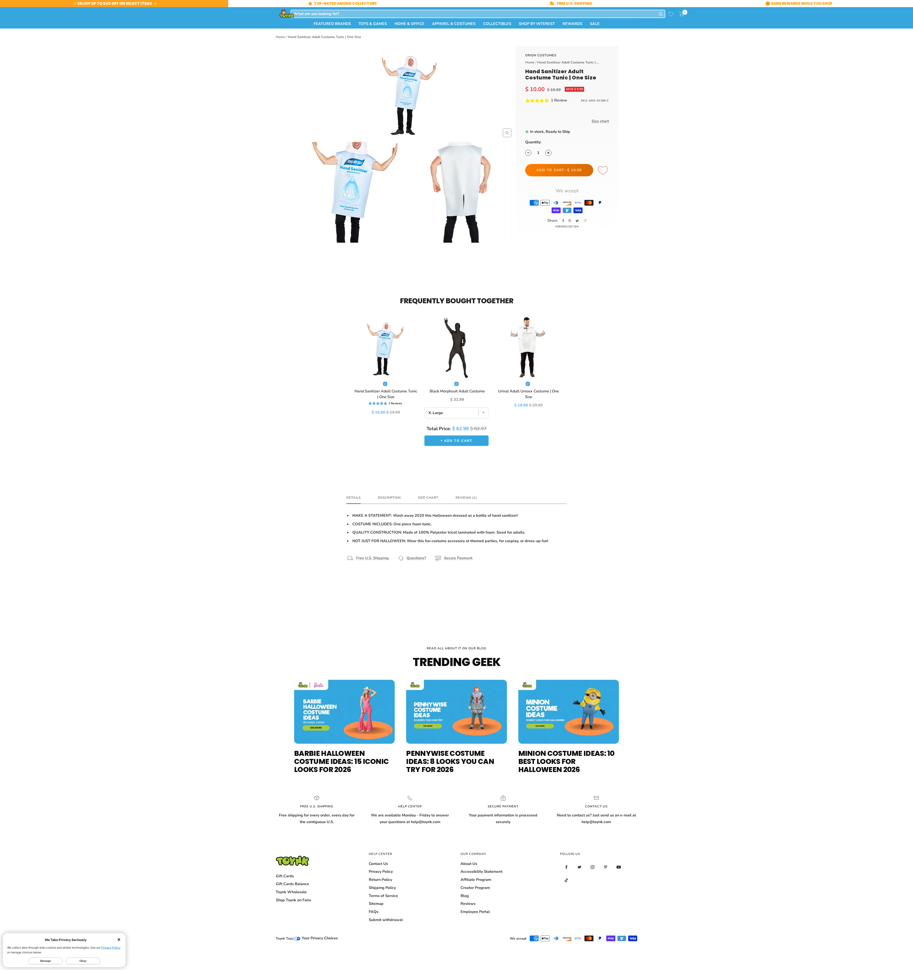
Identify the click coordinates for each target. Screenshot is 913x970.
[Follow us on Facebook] (566, 867)
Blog (465, 895)
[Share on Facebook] (563, 220)
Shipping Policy (382, 887)
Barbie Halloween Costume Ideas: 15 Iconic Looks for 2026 (341, 761)
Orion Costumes (540, 55)
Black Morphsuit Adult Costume (457, 391)
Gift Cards (285, 876)
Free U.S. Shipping (372, 558)
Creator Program (475, 887)
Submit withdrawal (386, 919)
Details (353, 498)
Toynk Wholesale (291, 892)
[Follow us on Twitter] (579, 867)
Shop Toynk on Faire (293, 900)
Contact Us (378, 863)
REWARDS (572, 23)
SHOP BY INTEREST (537, 23)
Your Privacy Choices (319, 938)
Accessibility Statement (481, 871)
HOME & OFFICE (409, 23)
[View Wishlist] (671, 14)
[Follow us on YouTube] (618, 867)
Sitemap (376, 903)
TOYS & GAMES (373, 23)
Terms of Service (383, 895)
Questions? (416, 558)
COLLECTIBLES (497, 23)
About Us (469, 863)
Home (280, 37)
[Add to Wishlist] (603, 170)
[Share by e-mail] (585, 220)
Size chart (600, 121)
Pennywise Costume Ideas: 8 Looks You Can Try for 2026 (450, 761)
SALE (595, 23)
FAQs (374, 911)
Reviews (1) (466, 498)
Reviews (468, 903)
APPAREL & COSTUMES (454, 23)
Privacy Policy (381, 871)
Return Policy (380, 879)
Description (389, 498)
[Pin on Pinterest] (569, 220)
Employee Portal (475, 911)
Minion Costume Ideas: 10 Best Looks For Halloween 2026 (566, 761)
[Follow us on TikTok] (566, 880)
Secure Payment (458, 558)
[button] (681, 14)
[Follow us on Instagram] (592, 867)
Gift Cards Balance (292, 884)
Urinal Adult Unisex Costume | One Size (528, 394)
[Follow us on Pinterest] (605, 867)
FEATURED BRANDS (332, 23)
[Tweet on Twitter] (577, 220)
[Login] (661, 14)
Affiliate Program (476, 879)
